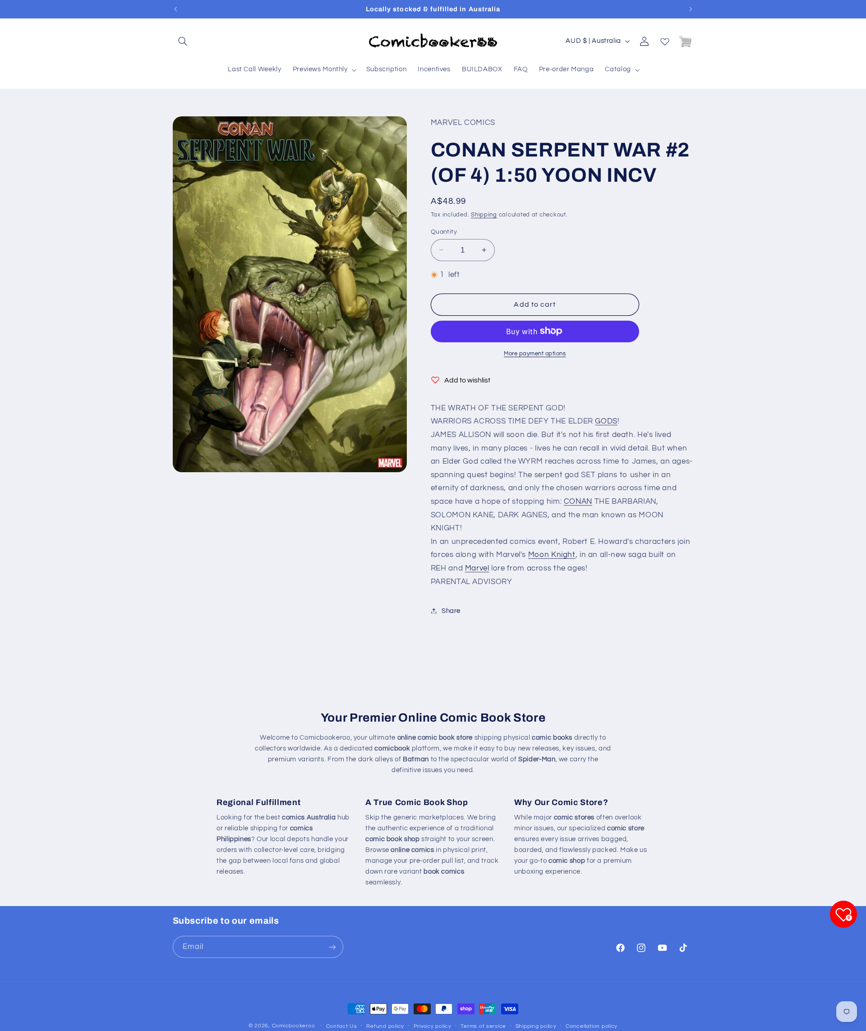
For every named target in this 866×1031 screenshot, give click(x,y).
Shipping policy (536, 1026)
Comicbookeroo (293, 1025)
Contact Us (341, 1026)
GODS (606, 421)
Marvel (477, 568)
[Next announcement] (690, 9)
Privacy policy (432, 1026)
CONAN (578, 501)
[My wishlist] (665, 40)
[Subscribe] (332, 947)
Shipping (484, 214)
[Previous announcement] (175, 9)
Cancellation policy (591, 1026)
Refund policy (385, 1026)
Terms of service (483, 1026)
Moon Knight (552, 555)
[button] (183, 41)
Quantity (444, 231)
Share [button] (451, 610)
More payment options (535, 353)
